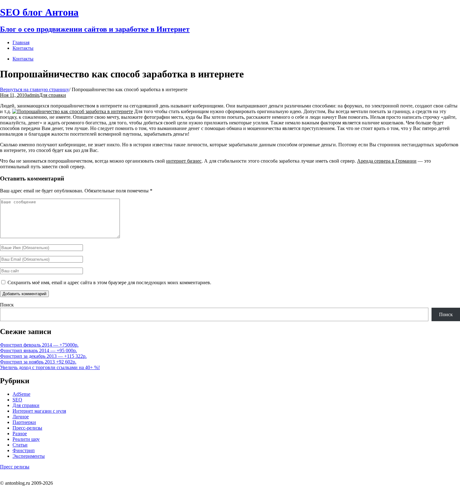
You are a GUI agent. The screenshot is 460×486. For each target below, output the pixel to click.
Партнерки (24, 422)
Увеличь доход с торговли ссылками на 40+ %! (50, 367)
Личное (21, 416)
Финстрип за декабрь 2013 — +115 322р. (43, 356)
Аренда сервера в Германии (387, 161)
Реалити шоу (26, 439)
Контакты (23, 58)
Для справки (52, 95)
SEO (17, 399)
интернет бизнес (184, 161)
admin (33, 95)
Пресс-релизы (27, 428)
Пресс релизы (14, 466)
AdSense (21, 394)
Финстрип (24, 450)
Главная (21, 42)
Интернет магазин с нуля (39, 411)
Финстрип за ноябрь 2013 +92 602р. (38, 361)
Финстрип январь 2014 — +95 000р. (38, 350)
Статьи (20, 444)
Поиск (7, 304)
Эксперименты (29, 456)
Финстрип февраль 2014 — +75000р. (39, 345)
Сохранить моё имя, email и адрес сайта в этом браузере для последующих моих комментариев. (109, 282)
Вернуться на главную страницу (34, 89)
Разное (20, 433)
